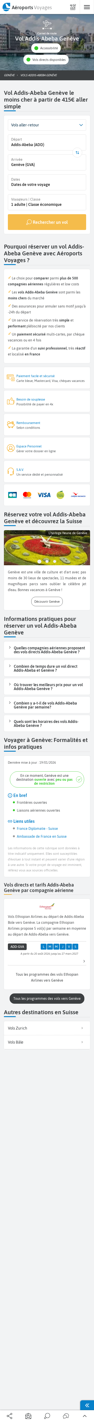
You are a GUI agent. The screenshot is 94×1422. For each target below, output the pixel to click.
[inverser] (77, 152)
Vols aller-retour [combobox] (25, 125)
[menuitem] (27, 7)
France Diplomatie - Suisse (37, 828)
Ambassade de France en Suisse (42, 836)
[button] (46, 48)
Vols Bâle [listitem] (15, 1042)
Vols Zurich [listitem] (17, 1028)
